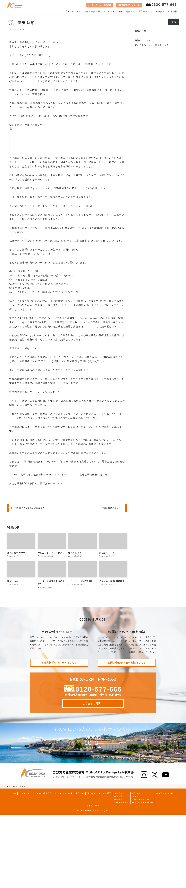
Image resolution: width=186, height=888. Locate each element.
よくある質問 (105, 793)
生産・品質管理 (44, 793)
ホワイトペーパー (140, 799)
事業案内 (118, 796)
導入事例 (91, 793)
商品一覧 (80, 793)
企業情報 (118, 793)
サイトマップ (93, 805)
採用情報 (118, 799)
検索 (173, 22)
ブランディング (26, 793)
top (14, 793)
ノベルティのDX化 (64, 793)
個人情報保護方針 (164, 793)
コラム (135, 796)
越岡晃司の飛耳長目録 (142, 802)
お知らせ (136, 793)
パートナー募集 (121, 802)
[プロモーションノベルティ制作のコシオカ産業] (15, 5)
